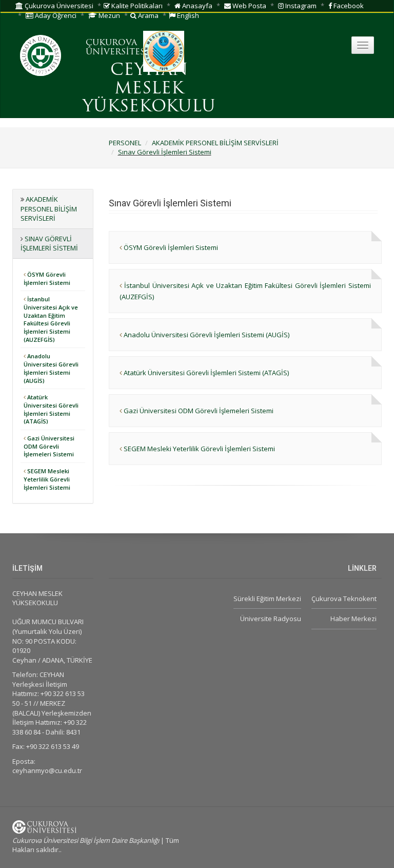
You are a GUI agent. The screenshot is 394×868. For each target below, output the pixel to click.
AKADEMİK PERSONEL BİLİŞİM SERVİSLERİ (215, 142)
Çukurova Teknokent (344, 598)
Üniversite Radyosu (270, 618)
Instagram (300, 5)
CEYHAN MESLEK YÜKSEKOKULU (149, 89)
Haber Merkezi (353, 618)
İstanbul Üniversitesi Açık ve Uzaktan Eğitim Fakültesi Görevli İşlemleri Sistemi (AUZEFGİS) (51, 319)
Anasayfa (196, 5)
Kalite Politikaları (136, 5)
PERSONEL (125, 142)
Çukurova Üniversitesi (58, 5)
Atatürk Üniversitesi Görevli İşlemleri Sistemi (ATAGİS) (51, 409)
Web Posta (248, 5)
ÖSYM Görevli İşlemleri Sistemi (47, 278)
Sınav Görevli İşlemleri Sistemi (164, 152)
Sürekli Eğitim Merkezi (267, 598)
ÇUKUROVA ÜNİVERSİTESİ (117, 47)
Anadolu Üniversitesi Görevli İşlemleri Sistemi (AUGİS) (51, 368)
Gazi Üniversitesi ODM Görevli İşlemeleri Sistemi (49, 446)
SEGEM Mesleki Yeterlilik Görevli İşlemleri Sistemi (47, 479)
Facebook (348, 5)
